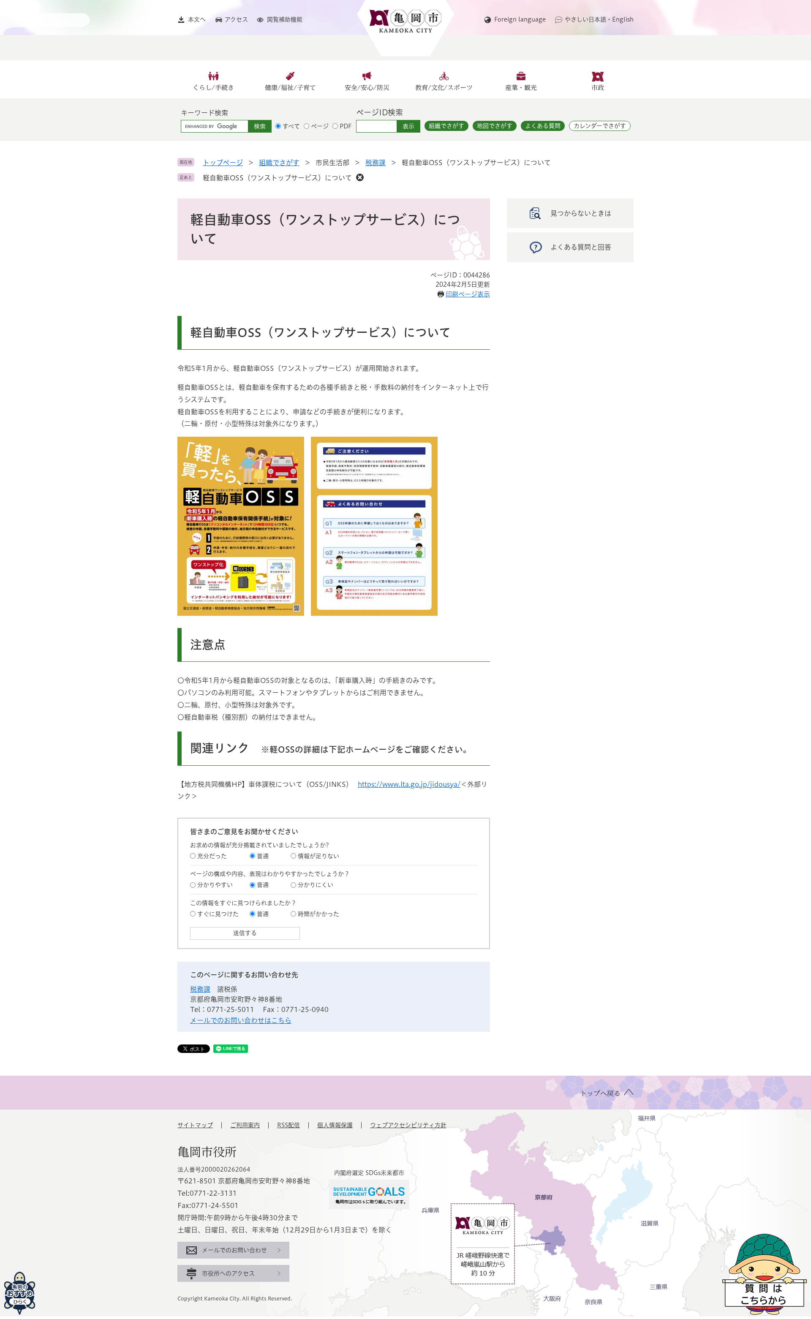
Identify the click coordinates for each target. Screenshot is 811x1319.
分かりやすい (215, 885)
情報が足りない (318, 856)
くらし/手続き (213, 87)
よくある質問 (543, 126)
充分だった (212, 856)
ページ (320, 126)
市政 (597, 87)
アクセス (236, 19)
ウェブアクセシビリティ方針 (408, 1125)
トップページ (223, 162)
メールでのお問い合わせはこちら (240, 1020)
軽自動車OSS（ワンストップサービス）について (277, 177)
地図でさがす (494, 126)
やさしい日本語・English (599, 19)
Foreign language (520, 19)
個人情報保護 (335, 1125)
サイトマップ (195, 1125)
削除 (360, 177)
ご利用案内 (245, 1125)
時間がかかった (318, 914)
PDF (346, 126)
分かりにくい (315, 885)
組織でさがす (446, 126)
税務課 (375, 162)
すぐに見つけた (218, 914)
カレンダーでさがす (600, 126)
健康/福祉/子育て (290, 87)
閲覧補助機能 (284, 19)
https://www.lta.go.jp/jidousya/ (409, 784)
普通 (263, 856)
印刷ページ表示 (468, 294)
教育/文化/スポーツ (444, 87)
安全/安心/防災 (367, 87)
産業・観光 (521, 87)
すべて (291, 126)
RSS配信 (288, 1125)
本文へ (197, 19)
